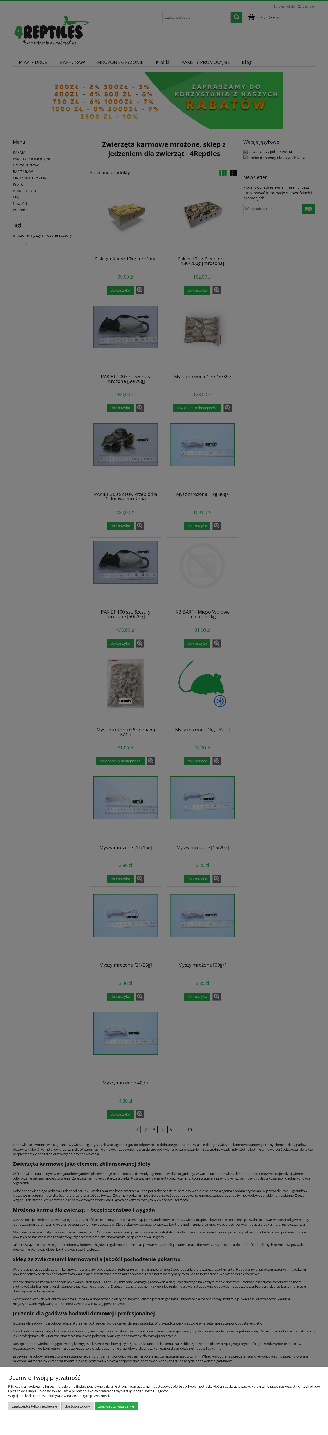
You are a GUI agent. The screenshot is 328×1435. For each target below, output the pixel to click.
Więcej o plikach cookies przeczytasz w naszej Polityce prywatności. (59, 1395)
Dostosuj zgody (77, 1406)
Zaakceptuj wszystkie (116, 1406)
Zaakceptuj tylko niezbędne (34, 1406)
